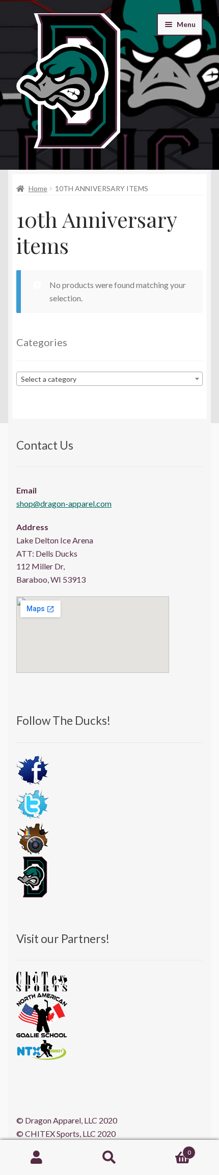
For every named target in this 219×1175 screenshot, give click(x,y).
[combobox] (109, 379)
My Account (36, 1157)
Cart (168, 1149)
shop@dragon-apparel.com (64, 503)
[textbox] (109, 379)
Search (109, 1157)
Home (38, 188)
